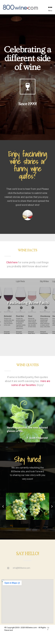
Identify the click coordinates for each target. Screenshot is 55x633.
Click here (11, 262)
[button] (3, 506)
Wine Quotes (27, 365)
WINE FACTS (27, 250)
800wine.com (31, 627)
